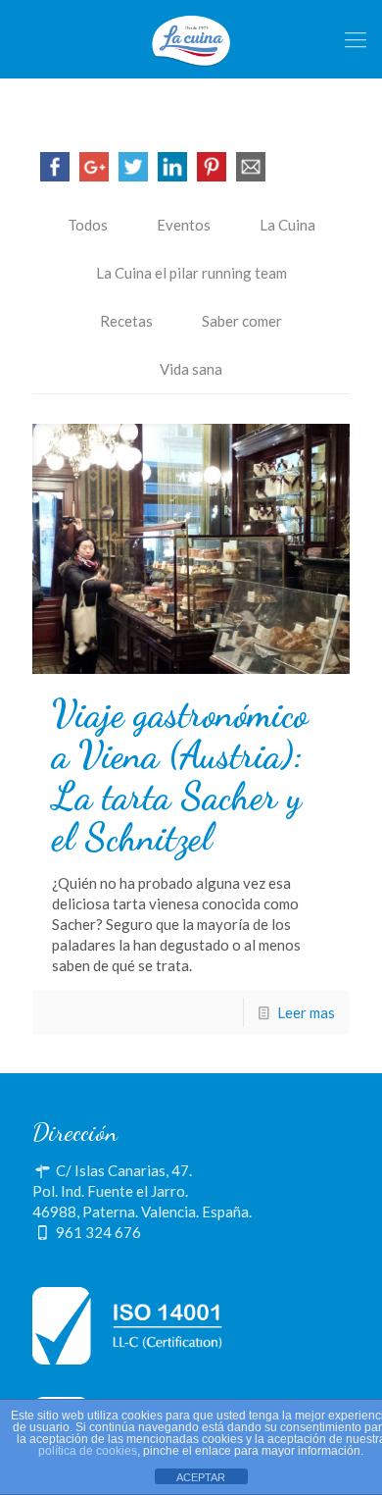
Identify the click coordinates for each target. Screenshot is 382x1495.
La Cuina (287, 224)
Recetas (126, 321)
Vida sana (191, 369)
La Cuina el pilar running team (191, 273)
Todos (88, 224)
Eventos (184, 224)
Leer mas (306, 1012)
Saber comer (242, 321)
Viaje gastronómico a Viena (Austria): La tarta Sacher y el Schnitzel (180, 776)
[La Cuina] (191, 39)
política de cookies (87, 1451)
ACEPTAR (200, 1477)
